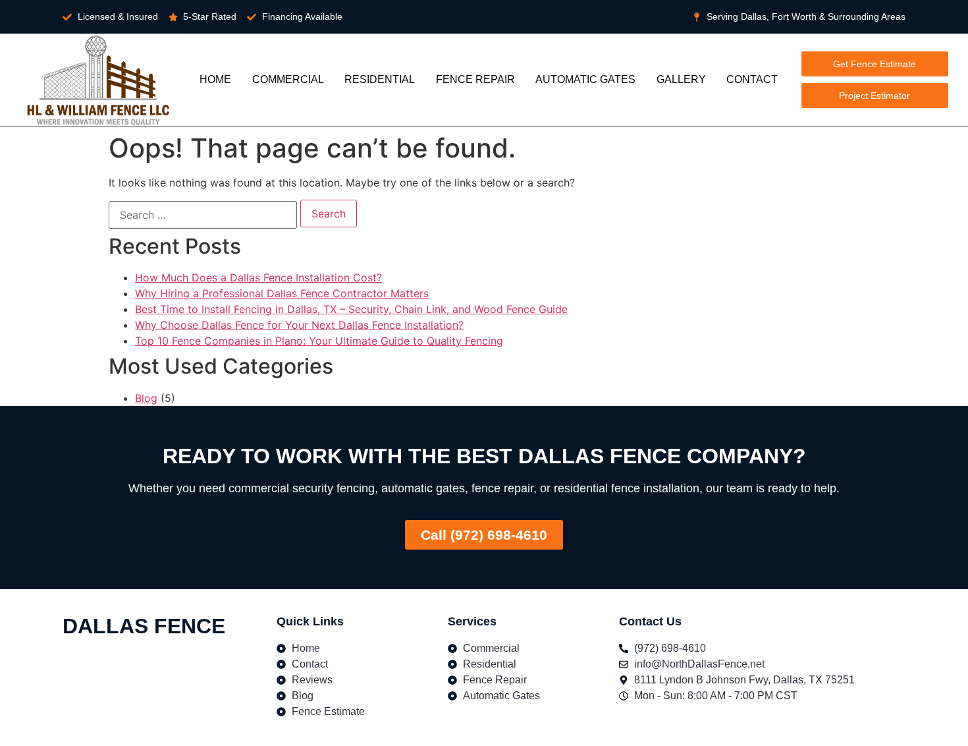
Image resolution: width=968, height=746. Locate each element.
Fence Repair (475, 79)
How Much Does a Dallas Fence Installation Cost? (258, 277)
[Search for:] (203, 215)
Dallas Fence (144, 626)
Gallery (681, 79)
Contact (752, 79)
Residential (379, 79)
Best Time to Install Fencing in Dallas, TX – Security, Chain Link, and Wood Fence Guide (351, 309)
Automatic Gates (585, 79)
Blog (146, 398)
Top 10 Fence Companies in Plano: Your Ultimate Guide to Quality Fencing (319, 340)
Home (215, 79)
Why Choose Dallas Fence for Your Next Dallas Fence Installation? (299, 324)
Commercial (288, 79)
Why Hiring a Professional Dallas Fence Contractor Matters (282, 293)
